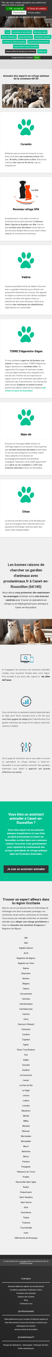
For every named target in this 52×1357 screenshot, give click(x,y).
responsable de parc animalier (26, 47)
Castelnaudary (26, 1004)
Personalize (19, 12)
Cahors (26, 989)
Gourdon (26, 1065)
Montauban (26, 1136)
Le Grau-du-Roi (26, 1085)
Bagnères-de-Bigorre (26, 958)
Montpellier (26, 1141)
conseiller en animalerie (21, 32)
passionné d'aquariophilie (38, 42)
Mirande (26, 1126)
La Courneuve (26, 1075)
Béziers (26, 978)
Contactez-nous (26, 1304)
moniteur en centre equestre (14, 42)
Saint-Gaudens (26, 1197)
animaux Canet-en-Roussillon (26, 1329)
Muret (26, 1146)
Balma (26, 968)
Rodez (26, 1187)
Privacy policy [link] (34, 12)
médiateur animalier (42, 37)
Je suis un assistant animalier (26, 869)
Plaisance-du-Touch (26, 1172)
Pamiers (26, 1162)
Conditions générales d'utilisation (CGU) (26, 1290)
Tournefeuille (26, 1228)
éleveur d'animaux (9, 37)
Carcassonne (26, 994)
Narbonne (26, 1151)
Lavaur (26, 1080)
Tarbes (26, 1217)
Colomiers (26, 1029)
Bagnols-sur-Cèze (26, 963)
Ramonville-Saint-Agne (26, 1182)
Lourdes (26, 1106)
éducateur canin (40, 32)
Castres (26, 1014)
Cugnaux (26, 1039)
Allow (37, 58)
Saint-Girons (26, 1202)
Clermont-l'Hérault (26, 1024)
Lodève (26, 1100)
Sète (26, 1207)
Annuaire (11, 1286)
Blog (26, 1300)
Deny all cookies (37, 8)
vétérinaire (42, 51)
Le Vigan (26, 1090)
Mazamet (26, 1111)
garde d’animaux (25, 37)
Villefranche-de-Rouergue (26, 1238)
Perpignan (26, 1167)
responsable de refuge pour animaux (20, 51)
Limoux (26, 1095)
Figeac (26, 1045)
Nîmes (26, 1156)
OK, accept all (16, 8)
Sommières (26, 1212)
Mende (26, 1116)
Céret (26, 1019)
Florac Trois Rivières (26, 1050)
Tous (7, 32)
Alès (26, 943)
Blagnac (26, 983)
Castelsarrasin (26, 1009)
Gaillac (26, 1060)
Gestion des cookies (26, 1297)
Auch (26, 953)
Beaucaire (26, 973)
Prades (26, 1177)
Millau (26, 1121)
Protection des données (26, 1293)
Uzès (26, 1233)
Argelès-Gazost (26, 948)
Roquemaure (26, 1192)
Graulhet (26, 1070)
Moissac (26, 1131)
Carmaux (26, 999)
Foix (26, 1055)
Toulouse (26, 1223)
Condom (26, 1034)
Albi (26, 938)
